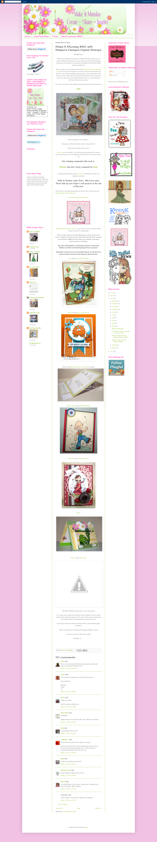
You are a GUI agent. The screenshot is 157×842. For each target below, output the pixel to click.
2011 (112, 351)
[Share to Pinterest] (86, 650)
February (114, 345)
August (114, 312)
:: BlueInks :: (65, 740)
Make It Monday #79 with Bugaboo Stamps (119, 340)
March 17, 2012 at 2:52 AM (68, 800)
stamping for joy (34, 247)
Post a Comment (62, 804)
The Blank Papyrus (35, 343)
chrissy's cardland (34, 231)
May (113, 320)
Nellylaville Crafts (34, 313)
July (113, 315)
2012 (112, 298)
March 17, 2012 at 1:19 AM (68, 789)
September (115, 309)
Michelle (71, 458)
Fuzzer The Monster (83, 313)
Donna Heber (65, 713)
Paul (95, 166)
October (114, 306)
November (115, 303)
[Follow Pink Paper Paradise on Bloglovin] (37, 50)
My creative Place (34, 267)
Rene (78, 513)
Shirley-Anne (71, 406)
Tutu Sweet (83, 558)
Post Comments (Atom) (69, 811)
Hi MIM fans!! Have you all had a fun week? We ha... (121, 332)
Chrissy (73, 558)
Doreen (63, 166)
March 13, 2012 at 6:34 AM (68, 733)
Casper (63, 674)
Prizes (55, 36)
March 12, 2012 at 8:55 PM (68, 722)
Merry (62, 661)
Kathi (62, 728)
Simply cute (32, 282)
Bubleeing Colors (66, 770)
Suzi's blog (60, 152)
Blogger (86, 827)
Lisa (70, 258)
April (113, 323)
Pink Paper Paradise (35, 328)
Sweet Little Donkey (82, 258)
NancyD (63, 781)
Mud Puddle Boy (85, 406)
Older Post (98, 808)
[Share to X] (82, 650)
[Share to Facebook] (84, 650)
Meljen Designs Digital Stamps (65, 193)
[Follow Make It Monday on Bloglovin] (37, 136)
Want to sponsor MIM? (71, 36)
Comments (114, 75)
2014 (112, 293)
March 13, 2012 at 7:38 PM (68, 775)
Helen (62, 759)
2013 (112, 295)
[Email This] (77, 650)
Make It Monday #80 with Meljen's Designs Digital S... (120, 336)
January (114, 348)
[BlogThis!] (80, 650)
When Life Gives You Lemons (79, 367)
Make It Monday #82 (117, 328)
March (114, 326)
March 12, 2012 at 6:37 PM (68, 707)
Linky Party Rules (41, 36)
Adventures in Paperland (36, 297)
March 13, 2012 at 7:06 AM (68, 764)
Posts (112, 71)
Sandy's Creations (34, 252)
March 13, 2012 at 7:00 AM (68, 752)
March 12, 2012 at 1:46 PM (68, 691)
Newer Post (59, 808)
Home (27, 36)
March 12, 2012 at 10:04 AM (69, 668)
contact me (81, 174)
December (115, 301)
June (113, 318)
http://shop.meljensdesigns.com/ (78, 197)
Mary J (70, 313)
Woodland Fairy (84, 458)
